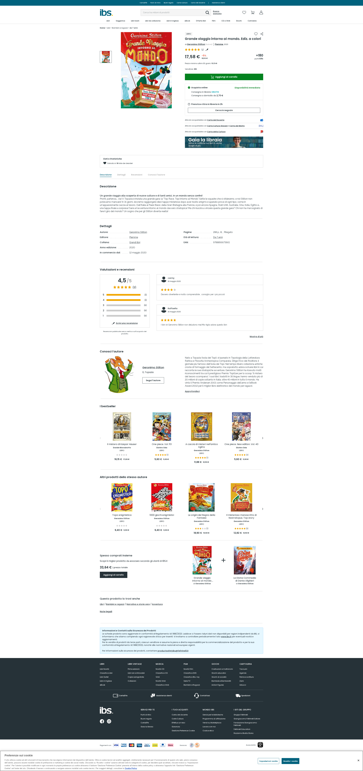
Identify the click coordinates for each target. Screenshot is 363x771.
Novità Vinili (161, 681)
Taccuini (243, 669)
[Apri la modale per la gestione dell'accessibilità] (260, 745)
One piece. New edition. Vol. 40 (241, 444)
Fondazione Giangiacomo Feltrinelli (245, 723)
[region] (181, 761)
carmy (171, 278)
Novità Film (188, 669)
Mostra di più (256, 336)
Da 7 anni (218, 237)
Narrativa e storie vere (138, 604)
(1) (145, 295)
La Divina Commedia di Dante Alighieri (244, 579)
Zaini (241, 681)
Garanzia (176, 726)
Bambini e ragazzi (115, 604)
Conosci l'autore (156, 174)
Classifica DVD (190, 673)
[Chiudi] (358, 760)
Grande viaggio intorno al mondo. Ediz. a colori (202, 579)
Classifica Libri (106, 673)
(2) (134, 287)
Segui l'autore (153, 380)
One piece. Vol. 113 (162, 444)
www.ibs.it (226, 636)
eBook (102, 685)
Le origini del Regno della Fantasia (201, 516)
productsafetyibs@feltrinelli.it (173, 650)
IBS (195, 69)
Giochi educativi (219, 673)
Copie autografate (136, 677)
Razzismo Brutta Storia (243, 733)
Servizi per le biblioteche (213, 715)
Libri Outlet (104, 677)
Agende (242, 673)
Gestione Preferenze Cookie (183, 730)
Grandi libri (134, 242)
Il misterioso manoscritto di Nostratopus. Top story (241, 516)
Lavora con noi (209, 726)
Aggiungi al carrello (226, 76)
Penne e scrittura (246, 677)
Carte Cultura (182, 3)
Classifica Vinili (162, 685)
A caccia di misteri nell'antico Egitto (201, 446)
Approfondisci (192, 391)
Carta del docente (198, 3)
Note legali (106, 611)
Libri (102, 604)
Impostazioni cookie (268, 761)
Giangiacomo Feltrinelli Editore (247, 718)
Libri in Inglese (106, 681)
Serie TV (187, 681)
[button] (207, 12)
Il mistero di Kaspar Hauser (122, 444)
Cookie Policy (131, 768)
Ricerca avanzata (217, 12)
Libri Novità (104, 669)
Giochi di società (219, 677)
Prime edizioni (134, 669)
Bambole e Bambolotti (221, 681)
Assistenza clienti (218, 3)
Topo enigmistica (121, 515)
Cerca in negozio (224, 110)
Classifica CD (162, 673)
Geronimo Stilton (196, 44)
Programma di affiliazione (214, 718)
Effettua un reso (178, 722)
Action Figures (218, 685)
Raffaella (172, 308)
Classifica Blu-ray (192, 677)
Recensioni (136, 174)
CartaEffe (143, 3)
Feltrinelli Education (242, 729)
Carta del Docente (215, 120)
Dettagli (121, 174)
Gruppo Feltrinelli (241, 715)
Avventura (157, 604)
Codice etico (208, 730)
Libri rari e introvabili (136, 673)
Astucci (242, 685)
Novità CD (160, 669)
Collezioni (132, 681)
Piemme (219, 44)
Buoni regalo (168, 3)
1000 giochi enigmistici (162, 515)
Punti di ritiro (155, 3)
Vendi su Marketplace (212, 722)
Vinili (158, 677)
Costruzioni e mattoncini (222, 669)
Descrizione (106, 174)
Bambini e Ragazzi (192, 685)
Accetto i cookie (290, 761)
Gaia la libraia (147, 726)
